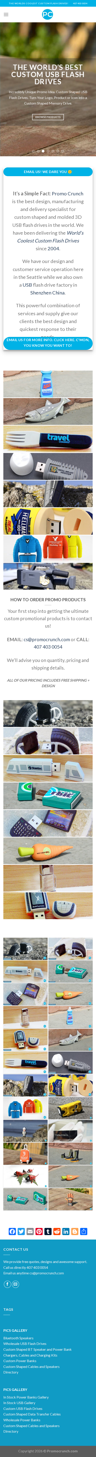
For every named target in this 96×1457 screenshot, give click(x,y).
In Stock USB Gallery (19, 1403)
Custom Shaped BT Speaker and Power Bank (37, 1349)
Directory (10, 1372)
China (58, 293)
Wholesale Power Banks (21, 1420)
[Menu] (6, 14)
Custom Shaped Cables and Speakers (31, 1366)
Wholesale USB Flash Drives (24, 1343)
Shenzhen (40, 293)
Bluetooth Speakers (18, 1338)
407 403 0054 (48, 646)
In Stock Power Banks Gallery (26, 1397)
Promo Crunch (67, 193)
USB (27, 285)
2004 (53, 248)
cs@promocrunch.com (47, 639)
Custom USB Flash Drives (22, 1408)
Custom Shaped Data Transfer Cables (32, 1414)
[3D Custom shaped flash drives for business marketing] (70, 1154)
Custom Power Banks (19, 1361)
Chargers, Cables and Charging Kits (30, 1355)
